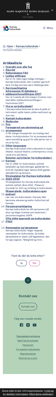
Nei (34, 263)
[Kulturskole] (11, 28)
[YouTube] (34, 325)
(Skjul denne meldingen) (41, 394)
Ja (21, 263)
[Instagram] (28, 325)
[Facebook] (21, 325)
